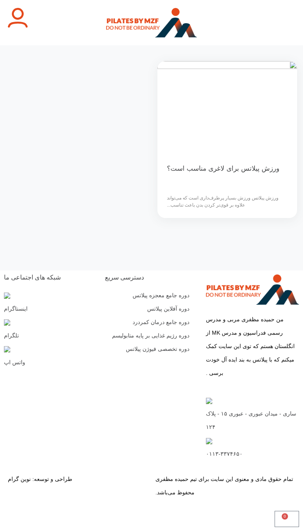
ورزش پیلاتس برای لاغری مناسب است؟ (223, 168)
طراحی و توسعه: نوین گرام (40, 479)
